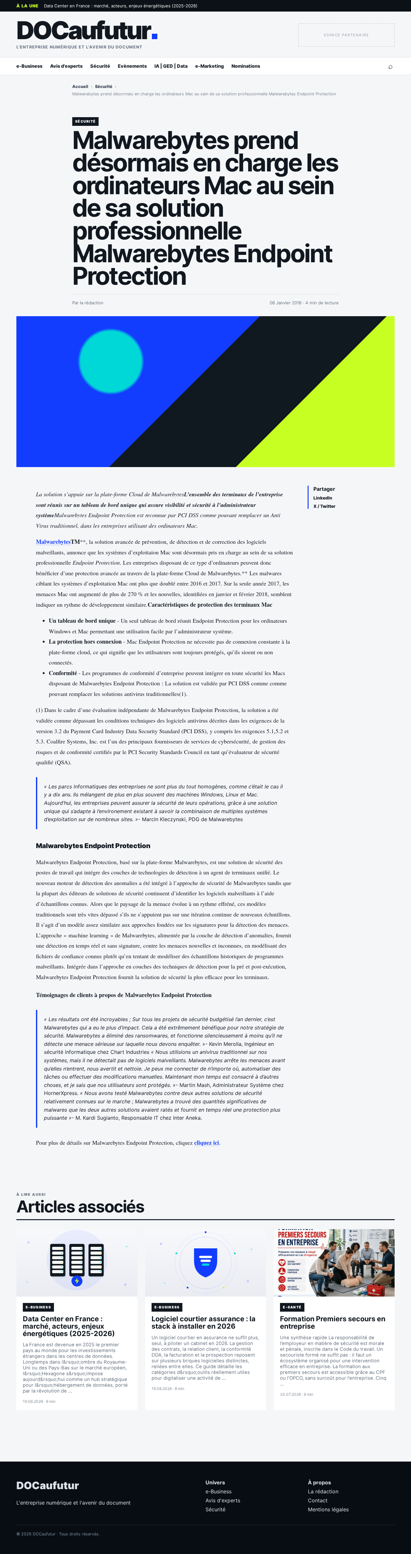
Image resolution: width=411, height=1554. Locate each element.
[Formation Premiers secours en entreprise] (334, 1263)
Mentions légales (328, 1509)
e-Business (29, 66)
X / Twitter (324, 506)
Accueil (80, 86)
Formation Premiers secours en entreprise (332, 1322)
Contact (318, 1500)
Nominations (246, 66)
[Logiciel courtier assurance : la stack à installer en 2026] (205, 1263)
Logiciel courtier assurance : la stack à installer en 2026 (204, 1322)
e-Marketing (209, 66)
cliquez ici (206, 1142)
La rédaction (323, 1491)
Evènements (132, 66)
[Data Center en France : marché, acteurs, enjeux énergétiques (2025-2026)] (76, 1263)
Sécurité (100, 66)
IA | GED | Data (171, 66)
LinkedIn (322, 497)
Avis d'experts (66, 66)
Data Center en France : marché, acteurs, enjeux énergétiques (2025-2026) (120, 5)
